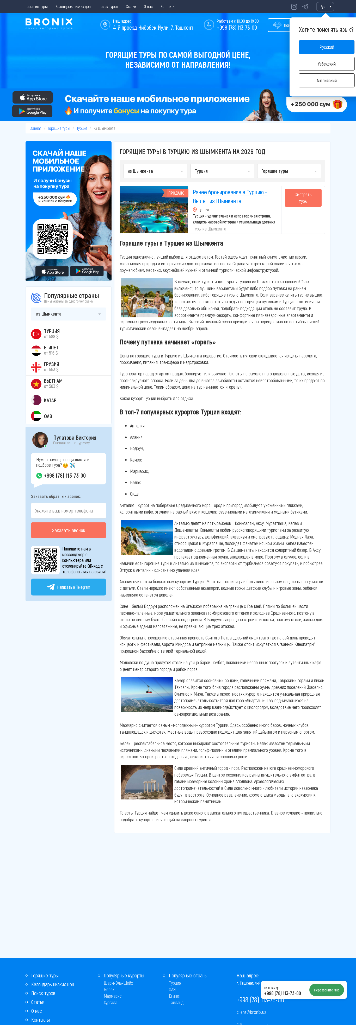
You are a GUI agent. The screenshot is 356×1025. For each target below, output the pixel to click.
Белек (109, 989)
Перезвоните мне (327, 990)
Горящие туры (37, 6)
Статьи (131, 6)
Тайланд (176, 1002)
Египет (175, 996)
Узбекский (327, 64)
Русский (327, 47)
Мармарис (113, 996)
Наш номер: (271, 988)
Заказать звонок (68, 530)
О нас (148, 6)
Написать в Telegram (73, 587)
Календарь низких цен (73, 6)
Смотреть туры (303, 197)
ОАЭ (172, 989)
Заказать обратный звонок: (56, 496)
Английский (327, 80)
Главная (35, 128)
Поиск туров (108, 6)
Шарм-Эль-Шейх (118, 983)
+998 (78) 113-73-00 (237, 27)
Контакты (168, 6)
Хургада (110, 1002)
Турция (82, 128)
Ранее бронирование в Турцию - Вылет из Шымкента (230, 196)
